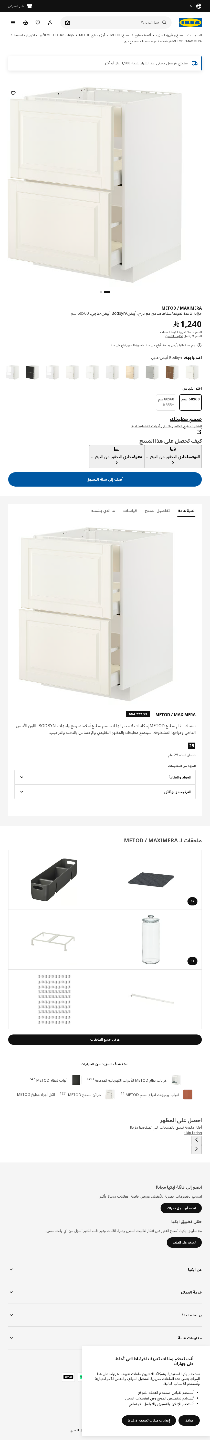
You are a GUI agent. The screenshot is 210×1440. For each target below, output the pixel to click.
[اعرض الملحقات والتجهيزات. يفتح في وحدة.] (56, 999)
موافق (189, 1420)
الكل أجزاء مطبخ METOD (36, 1094)
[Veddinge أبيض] (73, 372)
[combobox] (122, 22)
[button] (167, 750)
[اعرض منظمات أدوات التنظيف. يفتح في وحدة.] (56, 880)
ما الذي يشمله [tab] (103, 510)
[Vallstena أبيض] (193, 372)
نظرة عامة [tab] (186, 510)
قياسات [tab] (130, 510)
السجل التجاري (79, 1430)
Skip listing (193, 1132)
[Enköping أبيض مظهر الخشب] (93, 372)
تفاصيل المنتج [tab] (157, 510)
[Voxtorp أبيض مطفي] (113, 372)
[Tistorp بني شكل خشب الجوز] (173, 372)
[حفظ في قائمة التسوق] (13, 93)
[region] (105, 184)
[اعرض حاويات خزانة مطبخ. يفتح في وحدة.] (56, 940)
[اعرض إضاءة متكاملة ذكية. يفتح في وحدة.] (153, 999)
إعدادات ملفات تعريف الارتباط (149, 1420)
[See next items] (197, 1149)
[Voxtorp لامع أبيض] (53, 372)
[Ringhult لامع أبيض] (13, 372)
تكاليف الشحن (174, 336)
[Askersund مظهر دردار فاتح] (133, 372)
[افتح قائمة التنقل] (13, 22)
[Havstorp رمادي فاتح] (153, 372)
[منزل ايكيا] (189, 22)
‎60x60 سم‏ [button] (80, 313)
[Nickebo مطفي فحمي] (33, 372)
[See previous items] (197, 1140)
